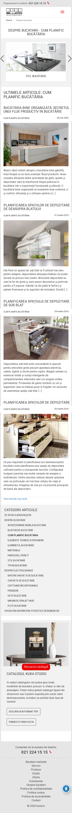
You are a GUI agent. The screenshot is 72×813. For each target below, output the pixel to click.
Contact (36, 800)
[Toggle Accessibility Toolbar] (66, 789)
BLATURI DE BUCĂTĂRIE (20, 530)
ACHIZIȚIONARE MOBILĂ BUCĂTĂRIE (27, 525)
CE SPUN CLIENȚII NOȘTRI (17, 515)
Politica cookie (36, 792)
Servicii (36, 765)
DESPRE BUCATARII (14, 520)
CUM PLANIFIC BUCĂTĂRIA (16, 118)
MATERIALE (14, 550)
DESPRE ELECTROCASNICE (18, 570)
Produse (36, 769)
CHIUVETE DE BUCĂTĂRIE (21, 580)
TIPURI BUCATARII (17, 565)
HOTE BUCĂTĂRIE (17, 595)
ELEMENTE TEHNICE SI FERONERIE (26, 540)
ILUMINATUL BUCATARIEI (21, 545)
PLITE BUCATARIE (17, 605)
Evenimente (36, 781)
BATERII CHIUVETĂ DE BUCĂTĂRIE (26, 575)
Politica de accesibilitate (36, 796)
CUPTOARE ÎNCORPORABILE (23, 585)
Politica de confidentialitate (36, 788)
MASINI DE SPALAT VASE (21, 600)
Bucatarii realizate (36, 761)
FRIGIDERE (13, 590)
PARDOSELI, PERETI (18, 555)
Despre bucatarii (36, 784)
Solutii (36, 773)
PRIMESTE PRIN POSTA (21, 722)
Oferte (36, 777)
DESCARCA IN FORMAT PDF (23, 711)
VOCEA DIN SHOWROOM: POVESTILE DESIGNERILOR (31, 610)
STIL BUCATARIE (16, 560)
